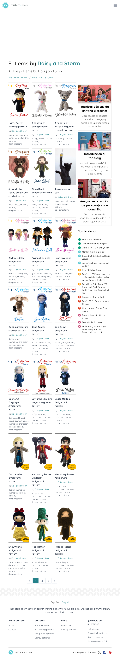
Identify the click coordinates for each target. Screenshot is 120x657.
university (47, 273)
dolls (15, 273)
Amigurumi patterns (44, 633)
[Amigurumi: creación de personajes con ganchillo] (94, 188)
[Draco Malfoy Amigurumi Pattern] (65, 376)
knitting (24, 138)
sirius (34, 204)
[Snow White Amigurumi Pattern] (18, 524)
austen (35, 342)
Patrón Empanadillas (91, 239)
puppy (58, 204)
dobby (11, 339)
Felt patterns (94, 629)
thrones (70, 342)
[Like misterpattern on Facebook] (104, 652)
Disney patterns (42, 637)
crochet (48, 138)
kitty (62, 138)
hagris (65, 562)
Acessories (66, 625)
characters (13, 135)
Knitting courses (68, 629)
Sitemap (92, 652)
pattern (11, 141)
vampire (41, 414)
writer (34, 345)
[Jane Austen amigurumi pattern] (42, 304)
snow (57, 342)
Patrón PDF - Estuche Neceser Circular (96, 302)
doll (10, 273)
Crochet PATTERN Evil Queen (95, 247)
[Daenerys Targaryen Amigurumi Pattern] (18, 376)
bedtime (12, 276)
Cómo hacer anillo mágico (94, 243)
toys (57, 201)
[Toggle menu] (115, 5)
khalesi (21, 418)
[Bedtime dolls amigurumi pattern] (18, 235)
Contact (12, 629)
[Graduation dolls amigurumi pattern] (42, 235)
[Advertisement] (60, 32)
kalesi (11, 421)
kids (25, 273)
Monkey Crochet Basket (93, 252)
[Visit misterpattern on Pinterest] (110, 652)
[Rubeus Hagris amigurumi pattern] (65, 524)
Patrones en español (97, 641)
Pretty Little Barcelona (92, 322)
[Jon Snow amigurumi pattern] (65, 304)
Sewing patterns (95, 637)
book (41, 342)
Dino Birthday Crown (91, 270)
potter (17, 138)
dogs (72, 201)
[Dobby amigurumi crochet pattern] (18, 304)
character (23, 135)
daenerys (12, 418)
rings (17, 339)
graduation (37, 273)
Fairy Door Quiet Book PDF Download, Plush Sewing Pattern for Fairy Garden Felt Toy (95, 288)
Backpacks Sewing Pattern (94, 297)
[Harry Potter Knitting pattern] (18, 100)
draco (57, 414)
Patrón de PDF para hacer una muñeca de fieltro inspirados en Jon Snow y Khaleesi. (96, 277)
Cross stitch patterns (97, 633)
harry (10, 138)
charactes (13, 342)
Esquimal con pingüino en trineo (94, 316)
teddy (16, 204)
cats (57, 138)
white (17, 562)
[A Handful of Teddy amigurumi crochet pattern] (18, 166)
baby (20, 273)
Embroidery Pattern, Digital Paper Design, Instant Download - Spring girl (94, 329)
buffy (34, 414)
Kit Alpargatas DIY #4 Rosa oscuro (94, 309)
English (65, 602)
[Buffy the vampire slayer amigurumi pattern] (42, 376)
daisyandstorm (15, 143)
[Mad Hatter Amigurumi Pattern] (42, 524)
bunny (34, 138)
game (63, 342)
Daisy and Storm (19, 131)
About (11, 625)
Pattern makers (42, 625)
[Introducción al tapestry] (94, 141)
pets (67, 201)
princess (24, 562)
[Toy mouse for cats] (65, 166)
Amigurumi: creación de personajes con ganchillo (94, 205)
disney (11, 565)
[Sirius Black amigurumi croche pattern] (42, 166)
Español (55, 602)
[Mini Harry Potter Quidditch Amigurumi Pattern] (42, 451)
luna (57, 273)
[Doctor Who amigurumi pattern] (18, 451)
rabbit (41, 138)
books (47, 342)
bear (10, 204)
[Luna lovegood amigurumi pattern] (65, 235)
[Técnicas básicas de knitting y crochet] (94, 94)
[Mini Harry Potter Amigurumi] (65, 451)
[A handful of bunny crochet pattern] (42, 100)
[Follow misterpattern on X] (99, 652)
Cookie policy (79, 652)
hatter (34, 562)
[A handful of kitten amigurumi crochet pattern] (65, 100)
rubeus (58, 562)
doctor (11, 490)
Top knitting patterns (44, 629)
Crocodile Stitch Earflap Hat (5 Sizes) (96, 257)
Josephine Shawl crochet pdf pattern (95, 264)
